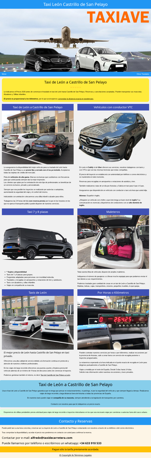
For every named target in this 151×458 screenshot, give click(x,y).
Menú (4, 74)
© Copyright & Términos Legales (75, 455)
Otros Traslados (143, 74)
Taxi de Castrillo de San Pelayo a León (55, 375)
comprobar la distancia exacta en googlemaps (75, 99)
